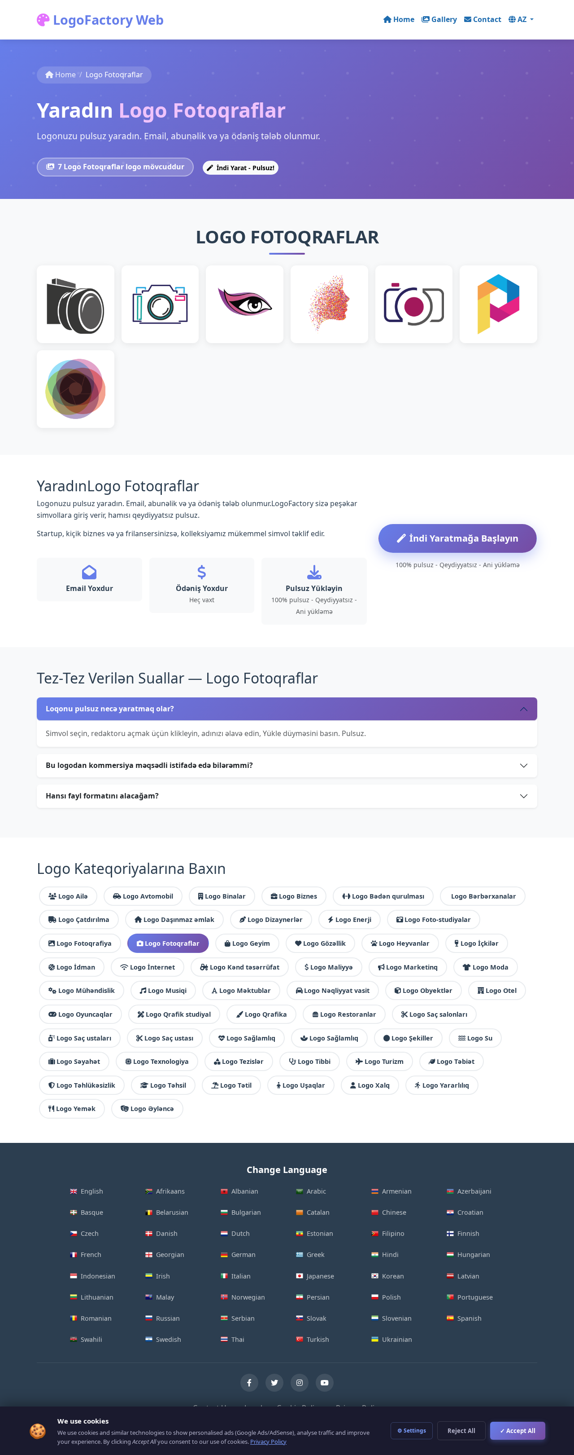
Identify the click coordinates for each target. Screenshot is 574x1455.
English (92, 1191)
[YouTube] (325, 1383)
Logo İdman (76, 967)
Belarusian (172, 1212)
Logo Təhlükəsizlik (86, 1085)
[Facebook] (249, 1383)
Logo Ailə (73, 896)
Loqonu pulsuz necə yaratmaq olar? (110, 709)
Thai (237, 1339)
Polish (391, 1297)
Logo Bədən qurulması (388, 896)
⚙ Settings (411, 1430)
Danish (167, 1233)
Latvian (468, 1276)
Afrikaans (170, 1191)
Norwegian (248, 1297)
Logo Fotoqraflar (172, 943)
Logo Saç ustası (168, 1038)
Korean (393, 1276)
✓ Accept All (517, 1431)
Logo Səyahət (78, 1061)
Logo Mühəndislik (86, 990)
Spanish (469, 1318)
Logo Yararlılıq (445, 1085)
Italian (241, 1276)
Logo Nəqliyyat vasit (337, 990)
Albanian (244, 1191)
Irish (163, 1276)
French (91, 1254)
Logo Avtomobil (148, 896)
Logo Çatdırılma (83, 919)
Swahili (91, 1339)
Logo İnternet (152, 967)
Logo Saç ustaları (84, 1038)
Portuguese (475, 1297)
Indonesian (98, 1276)
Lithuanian (97, 1297)
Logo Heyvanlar (404, 943)
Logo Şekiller (412, 1038)
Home (403, 19)
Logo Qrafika (266, 1014)
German (243, 1254)
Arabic (316, 1191)
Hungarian (473, 1254)
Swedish (168, 1339)
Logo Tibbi (314, 1061)
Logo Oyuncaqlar (85, 1014)
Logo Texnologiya (161, 1061)
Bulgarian (246, 1212)
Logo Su (479, 1038)
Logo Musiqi (167, 990)
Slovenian (397, 1318)
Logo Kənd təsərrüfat (244, 967)
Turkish (318, 1339)
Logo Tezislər (243, 1061)
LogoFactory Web (107, 19)
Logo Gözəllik (324, 943)
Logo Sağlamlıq (250, 1038)
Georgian (170, 1254)
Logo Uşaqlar (304, 1085)
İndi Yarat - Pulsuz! (244, 167)
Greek (316, 1254)
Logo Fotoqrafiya (84, 943)
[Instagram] (300, 1383)
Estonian (320, 1233)
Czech (90, 1233)
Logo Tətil (236, 1085)
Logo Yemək (76, 1108)
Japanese (320, 1276)
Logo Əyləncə (152, 1108)
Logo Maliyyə (331, 967)
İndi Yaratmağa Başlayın (463, 538)
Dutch (240, 1233)
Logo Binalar (225, 896)
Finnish (468, 1233)
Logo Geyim (251, 943)
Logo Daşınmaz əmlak (179, 919)
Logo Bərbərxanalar (483, 896)
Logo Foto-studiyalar (437, 919)
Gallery (444, 19)
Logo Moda (491, 967)
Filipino (393, 1233)
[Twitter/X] (274, 1383)
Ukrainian (397, 1339)
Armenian (397, 1191)
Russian (168, 1318)
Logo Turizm (384, 1061)
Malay (165, 1297)
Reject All (461, 1431)
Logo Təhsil (168, 1085)
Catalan (318, 1212)
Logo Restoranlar (348, 1014)
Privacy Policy (268, 1441)
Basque (92, 1212)
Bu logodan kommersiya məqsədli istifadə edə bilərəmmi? (149, 765)
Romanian (96, 1318)
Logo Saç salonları (438, 1014)
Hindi (390, 1254)
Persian (318, 1297)
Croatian (470, 1212)
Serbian (243, 1318)
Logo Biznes (298, 896)
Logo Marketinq (412, 967)
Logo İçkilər (480, 943)
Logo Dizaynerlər (275, 919)
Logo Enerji (353, 919)
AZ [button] (522, 19)
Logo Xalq (374, 1085)
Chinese (394, 1212)
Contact (487, 19)
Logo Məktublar (245, 990)
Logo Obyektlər (427, 990)
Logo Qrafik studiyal (178, 1014)
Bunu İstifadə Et (75, 318)
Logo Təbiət (455, 1061)
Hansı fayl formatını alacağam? (102, 796)
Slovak (316, 1318)
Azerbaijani (474, 1191)
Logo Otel (501, 990)
